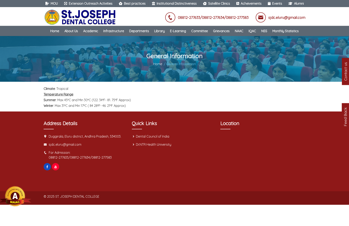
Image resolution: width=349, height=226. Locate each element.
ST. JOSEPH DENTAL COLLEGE (77, 196)
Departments (139, 31)
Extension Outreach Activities (90, 3)
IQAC (252, 31)
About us (71, 31)
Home (54, 31)
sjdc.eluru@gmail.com (65, 144)
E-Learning (178, 31)
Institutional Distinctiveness (177, 3)
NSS (264, 31)
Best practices (135, 3)
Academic (90, 31)
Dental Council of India (152, 136)
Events (277, 3)
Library (159, 31)
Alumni (299, 3)
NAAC (239, 31)
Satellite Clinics (219, 3)
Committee (199, 31)
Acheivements (251, 3)
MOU (54, 3)
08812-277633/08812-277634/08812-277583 (80, 157)
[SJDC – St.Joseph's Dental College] (81, 15)
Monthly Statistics (285, 31)
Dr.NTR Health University (153, 144)
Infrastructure (113, 31)
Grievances (221, 31)
